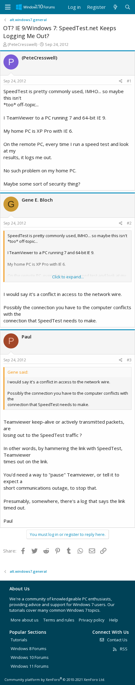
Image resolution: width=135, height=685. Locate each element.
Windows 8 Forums (28, 648)
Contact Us (116, 640)
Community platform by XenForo (54, 679)
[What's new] (115, 7)
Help (113, 620)
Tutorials (19, 640)
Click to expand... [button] (68, 277)
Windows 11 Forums (30, 666)
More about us (25, 620)
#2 (129, 223)
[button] (7, 7)
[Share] (121, 81)
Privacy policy (92, 620)
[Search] (128, 7)
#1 (129, 81)
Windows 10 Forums (30, 657)
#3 (129, 360)
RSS (123, 649)
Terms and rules (58, 620)
